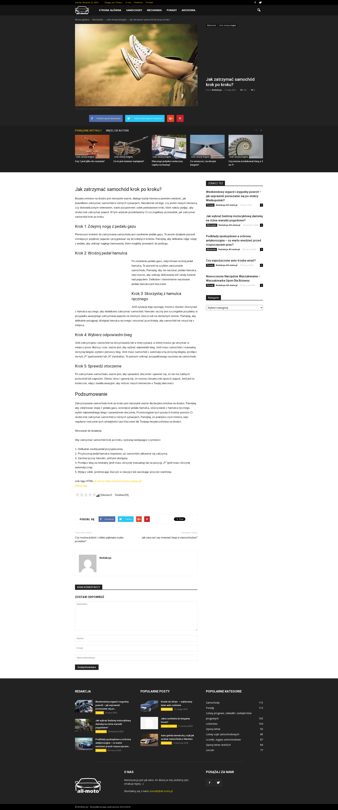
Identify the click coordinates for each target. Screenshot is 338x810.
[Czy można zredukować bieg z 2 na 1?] (246, 147)
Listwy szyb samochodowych (222, 734)
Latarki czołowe (169, 726)
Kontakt (149, 2)
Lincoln (210, 750)
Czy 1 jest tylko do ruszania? (90, 161)
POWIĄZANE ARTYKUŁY (88, 130)
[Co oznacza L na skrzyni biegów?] (207, 147)
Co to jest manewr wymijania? (128, 161)
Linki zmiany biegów (227, 25)
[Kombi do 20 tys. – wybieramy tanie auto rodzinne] (149, 706)
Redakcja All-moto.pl (226, 205)
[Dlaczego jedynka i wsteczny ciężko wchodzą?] (169, 147)
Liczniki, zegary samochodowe (223, 739)
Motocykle (211, 225)
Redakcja (217, 90)
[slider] (85, 495)
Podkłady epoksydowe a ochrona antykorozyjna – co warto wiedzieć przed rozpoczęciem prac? (233, 240)
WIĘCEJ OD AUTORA (117, 130)
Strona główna (110, 10)
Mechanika (154, 10)
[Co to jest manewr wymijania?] (130, 147)
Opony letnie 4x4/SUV (218, 744)
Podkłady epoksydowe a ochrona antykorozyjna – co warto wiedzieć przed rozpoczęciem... (113, 743)
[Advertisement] (234, 53)
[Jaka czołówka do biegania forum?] (149, 723)
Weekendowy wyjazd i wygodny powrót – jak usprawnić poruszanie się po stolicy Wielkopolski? (233, 196)
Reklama (138, 2)
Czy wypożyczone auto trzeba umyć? (231, 260)
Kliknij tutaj (81, 485)
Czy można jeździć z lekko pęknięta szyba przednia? (99, 539)
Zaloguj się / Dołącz (113, 2)
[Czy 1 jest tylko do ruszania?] (92, 147)
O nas (128, 2)
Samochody (134, 10)
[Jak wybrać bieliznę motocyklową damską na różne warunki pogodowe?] (84, 725)
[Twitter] (260, 2)
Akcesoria (188, 10)
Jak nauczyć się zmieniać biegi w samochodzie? (169, 537)
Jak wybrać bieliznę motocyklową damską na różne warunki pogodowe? (113, 724)
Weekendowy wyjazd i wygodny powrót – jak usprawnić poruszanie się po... (112, 705)
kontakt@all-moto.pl (161, 791)
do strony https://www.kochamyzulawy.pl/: (118, 481)
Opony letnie (213, 729)
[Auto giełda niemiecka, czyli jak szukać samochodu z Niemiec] (149, 740)
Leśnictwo (212, 723)
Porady (172, 10)
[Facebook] (255, 2)
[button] (259, 10)
